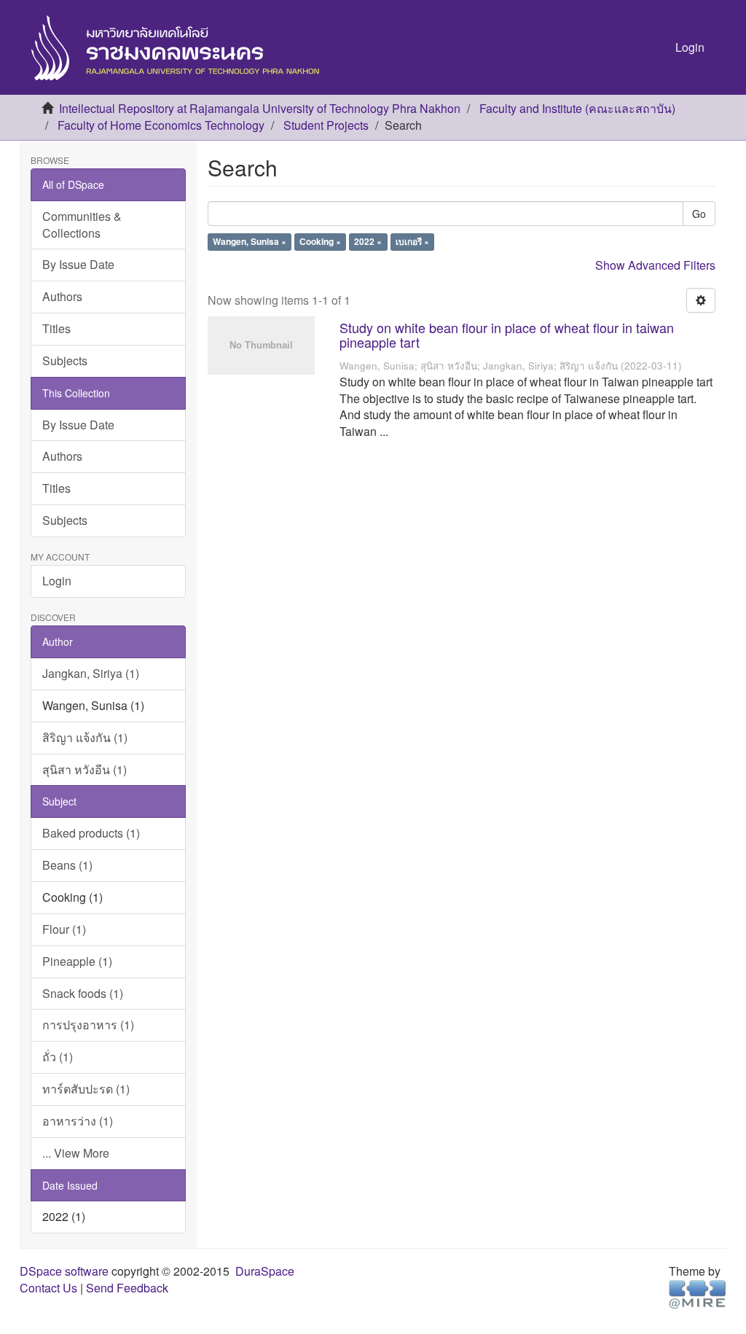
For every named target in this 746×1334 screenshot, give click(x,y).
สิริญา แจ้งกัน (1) (84, 737)
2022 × (368, 242)
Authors (62, 296)
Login (56, 580)
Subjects (64, 360)
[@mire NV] (697, 1293)
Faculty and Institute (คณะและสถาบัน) (577, 108)
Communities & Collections (82, 224)
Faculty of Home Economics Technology (161, 125)
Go (699, 213)
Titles (56, 328)
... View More (75, 1152)
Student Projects (326, 125)
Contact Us (48, 1287)
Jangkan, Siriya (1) (90, 673)
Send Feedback (127, 1287)
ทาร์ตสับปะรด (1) (86, 1088)
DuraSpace (264, 1271)
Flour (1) (64, 929)
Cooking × (320, 242)
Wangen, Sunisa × (249, 242)
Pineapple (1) (77, 961)
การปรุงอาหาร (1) (88, 1024)
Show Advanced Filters (655, 265)
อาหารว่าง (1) (77, 1120)
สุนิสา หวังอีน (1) (84, 769)
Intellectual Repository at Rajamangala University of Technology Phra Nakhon (259, 108)
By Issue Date (78, 264)
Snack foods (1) (82, 993)
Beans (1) (67, 865)
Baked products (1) (91, 832)
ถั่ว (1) (57, 1056)
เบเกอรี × (412, 242)
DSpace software (64, 1271)
